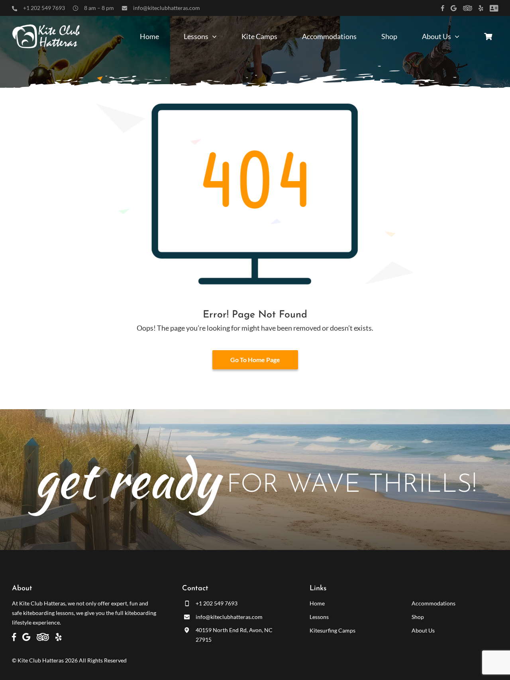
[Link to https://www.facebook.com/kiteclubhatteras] (442, 8)
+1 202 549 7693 (44, 7)
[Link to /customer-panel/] (494, 8)
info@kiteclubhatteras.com (166, 7)
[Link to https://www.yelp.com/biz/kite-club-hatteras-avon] (481, 8)
